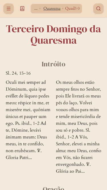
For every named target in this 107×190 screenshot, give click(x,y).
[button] (22, 8)
